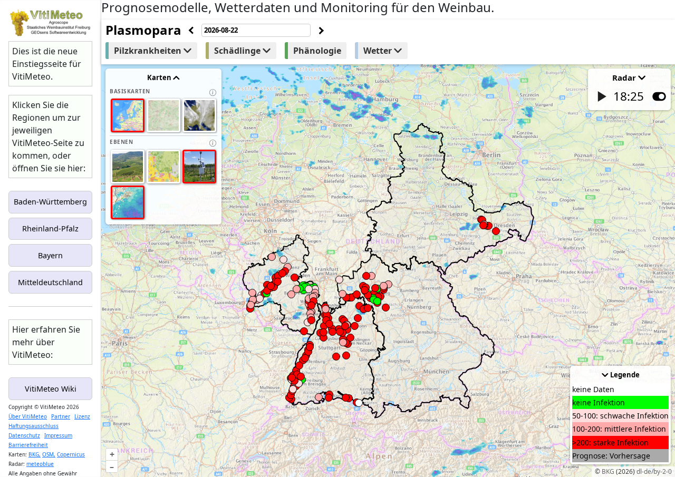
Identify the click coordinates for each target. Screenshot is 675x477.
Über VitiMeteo (27, 416)
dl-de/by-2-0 (654, 471)
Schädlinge (238, 50)
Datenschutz (24, 435)
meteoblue (40, 464)
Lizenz (82, 416)
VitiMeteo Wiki (50, 389)
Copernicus (71, 454)
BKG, (34, 454)
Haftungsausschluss (33, 426)
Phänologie (317, 50)
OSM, (48, 454)
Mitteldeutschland (50, 282)
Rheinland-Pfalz (50, 228)
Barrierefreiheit (28, 444)
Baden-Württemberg (50, 202)
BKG (608, 471)
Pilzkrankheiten (149, 50)
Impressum (58, 435)
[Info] (212, 92)
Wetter (378, 50)
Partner (60, 416)
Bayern (50, 255)
